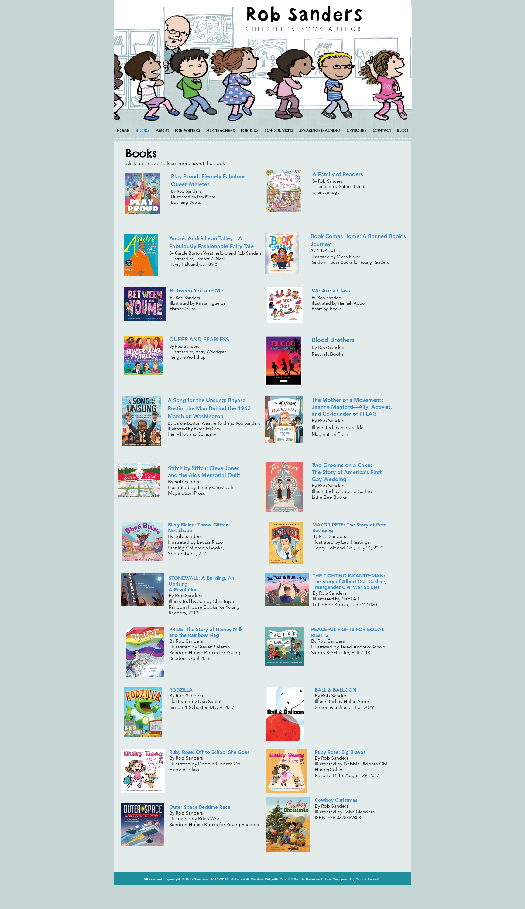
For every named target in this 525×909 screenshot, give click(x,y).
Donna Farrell (367, 879)
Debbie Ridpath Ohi (268, 879)
